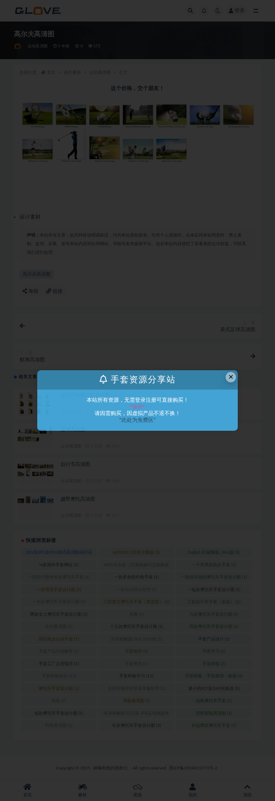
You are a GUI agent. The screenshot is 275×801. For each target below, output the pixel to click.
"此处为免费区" (137, 420)
